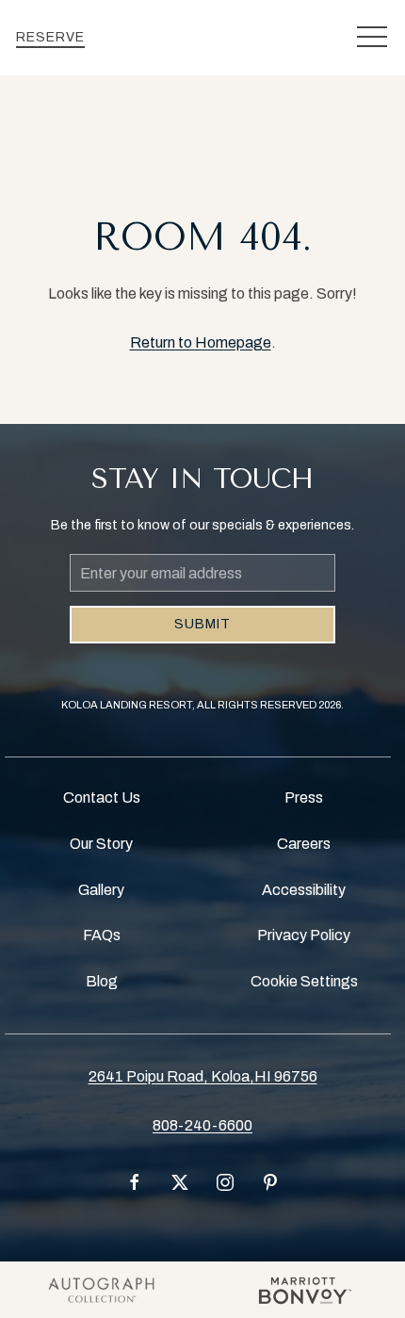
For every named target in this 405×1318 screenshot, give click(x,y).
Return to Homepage (200, 342)
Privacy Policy (303, 935)
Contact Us (101, 797)
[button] (372, 37)
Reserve (50, 37)
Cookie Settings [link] (304, 981)
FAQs (102, 935)
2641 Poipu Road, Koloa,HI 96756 (203, 1076)
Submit (202, 624)
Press (303, 797)
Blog (102, 981)
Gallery (101, 890)
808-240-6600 (202, 1125)
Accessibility (304, 890)
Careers (304, 844)
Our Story (101, 844)
